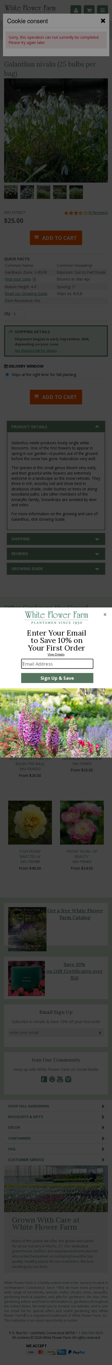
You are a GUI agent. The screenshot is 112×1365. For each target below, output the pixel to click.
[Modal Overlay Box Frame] (56, 682)
